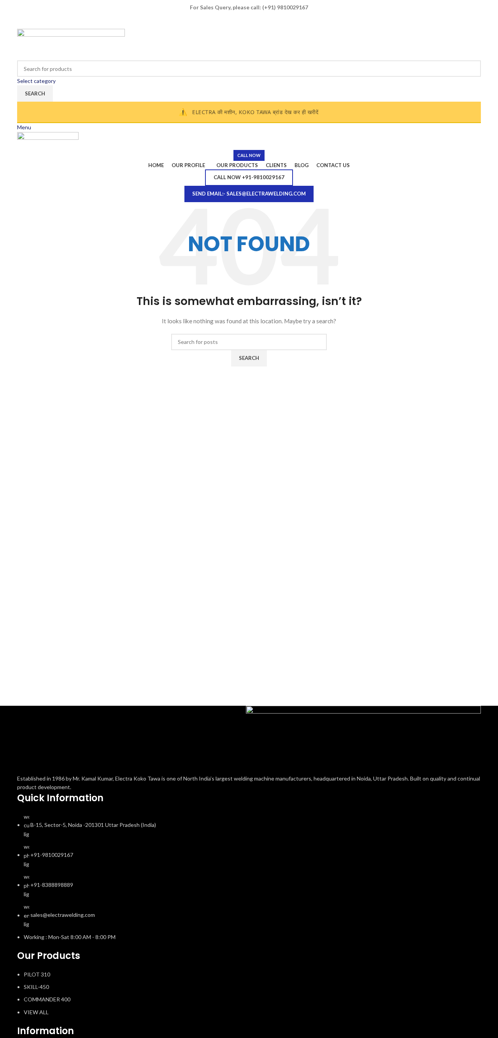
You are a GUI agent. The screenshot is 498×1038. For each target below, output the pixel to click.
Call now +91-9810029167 (249, 177)
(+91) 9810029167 (285, 7)
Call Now (249, 155)
